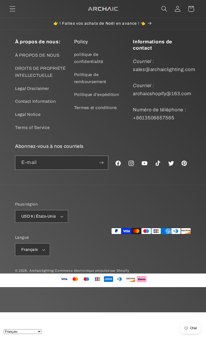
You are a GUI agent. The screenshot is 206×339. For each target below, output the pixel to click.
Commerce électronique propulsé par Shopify (92, 271)
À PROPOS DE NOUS (37, 55)
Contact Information (35, 101)
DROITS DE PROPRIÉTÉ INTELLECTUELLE (40, 72)
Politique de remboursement (90, 78)
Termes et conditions (95, 107)
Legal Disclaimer (32, 88)
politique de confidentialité (88, 58)
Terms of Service (32, 127)
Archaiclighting (41, 271)
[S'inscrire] (101, 163)
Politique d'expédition (96, 94)
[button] (12, 9)
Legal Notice (28, 114)
